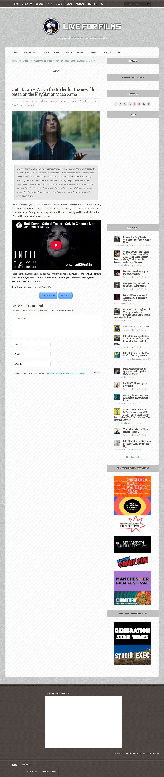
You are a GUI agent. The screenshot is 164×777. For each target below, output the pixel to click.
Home (15, 4)
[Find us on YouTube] (139, 104)
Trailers (92, 4)
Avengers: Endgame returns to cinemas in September (136, 284)
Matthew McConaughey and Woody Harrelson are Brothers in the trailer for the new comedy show (132, 313)
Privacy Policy (49, 771)
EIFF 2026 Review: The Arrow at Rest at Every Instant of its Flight (137, 443)
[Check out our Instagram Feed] (148, 104)
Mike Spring (128, 265)
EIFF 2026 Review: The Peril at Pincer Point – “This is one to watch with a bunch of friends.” (131, 339)
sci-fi (79, 101)
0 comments (29, 105)
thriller (85, 101)
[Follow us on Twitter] (121, 104)
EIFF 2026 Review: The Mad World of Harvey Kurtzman (136, 354)
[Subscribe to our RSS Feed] (134, 104)
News (69, 4)
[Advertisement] (56, 77)
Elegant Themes (131, 753)
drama (47, 101)
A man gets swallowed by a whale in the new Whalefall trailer (135, 397)
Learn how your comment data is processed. (65, 373)
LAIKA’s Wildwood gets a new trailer (135, 384)
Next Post (65, 295)
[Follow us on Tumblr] (144, 104)
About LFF (27, 4)
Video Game (17, 105)
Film (50, 4)
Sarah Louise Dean (131, 246)
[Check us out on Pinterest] (125, 104)
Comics (39, 4)
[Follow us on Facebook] (116, 104)
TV (102, 4)
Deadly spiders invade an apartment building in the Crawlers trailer (134, 371)
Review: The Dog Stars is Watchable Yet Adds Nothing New (136, 239)
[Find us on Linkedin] (130, 104)
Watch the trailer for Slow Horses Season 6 (135, 430)
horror (73, 101)
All (20, 61)
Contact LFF (31, 771)
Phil (22, 101)
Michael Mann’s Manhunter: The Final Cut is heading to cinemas (136, 297)
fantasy (54, 101)
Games (59, 4)
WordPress (154, 753)
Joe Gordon (128, 347)
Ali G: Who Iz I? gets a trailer (136, 326)
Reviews (80, 4)
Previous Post (48, 295)
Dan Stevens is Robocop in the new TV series (135, 273)
